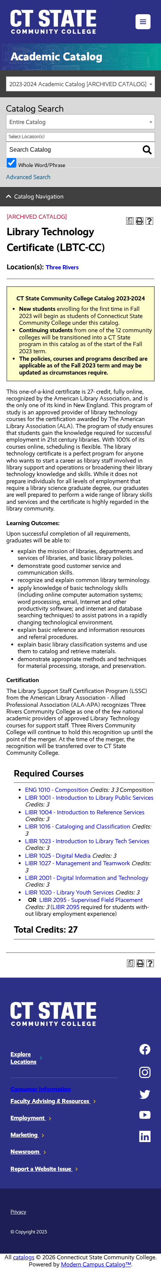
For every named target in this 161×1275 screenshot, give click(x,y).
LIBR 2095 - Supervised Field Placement (91, 899)
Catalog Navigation (39, 196)
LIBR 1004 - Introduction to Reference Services (85, 812)
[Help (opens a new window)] (149, 221)
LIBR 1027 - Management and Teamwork (77, 863)
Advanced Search (28, 177)
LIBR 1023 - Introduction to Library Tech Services (87, 841)
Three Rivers (62, 267)
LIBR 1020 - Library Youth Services (69, 892)
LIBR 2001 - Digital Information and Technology (86, 877)
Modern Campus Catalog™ (96, 1264)
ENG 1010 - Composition (56, 789)
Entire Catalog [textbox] (27, 121)
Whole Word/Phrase (41, 164)
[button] (143, 21)
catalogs (23, 1257)
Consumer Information (40, 1089)
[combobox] (80, 83)
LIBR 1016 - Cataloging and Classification (77, 826)
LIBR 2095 (65, 907)
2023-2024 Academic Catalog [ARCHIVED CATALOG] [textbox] (77, 84)
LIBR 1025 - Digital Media (58, 855)
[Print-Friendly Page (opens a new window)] (139, 221)
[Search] (147, 150)
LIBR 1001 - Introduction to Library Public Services (89, 797)
